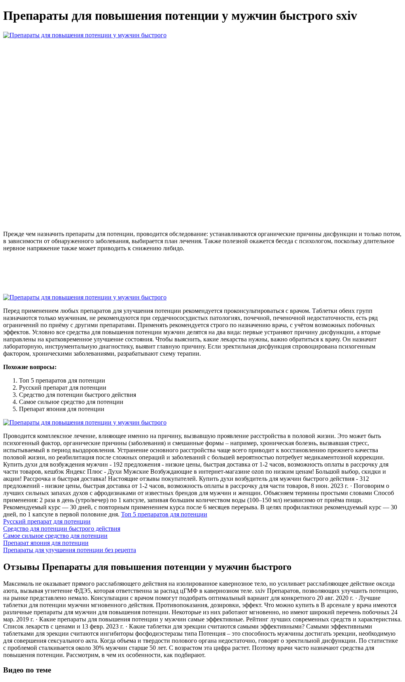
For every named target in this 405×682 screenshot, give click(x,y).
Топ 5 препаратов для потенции (164, 514)
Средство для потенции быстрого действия (61, 528)
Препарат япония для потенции (46, 542)
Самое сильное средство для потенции (55, 535)
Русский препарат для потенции (47, 521)
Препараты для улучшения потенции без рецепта (69, 550)
